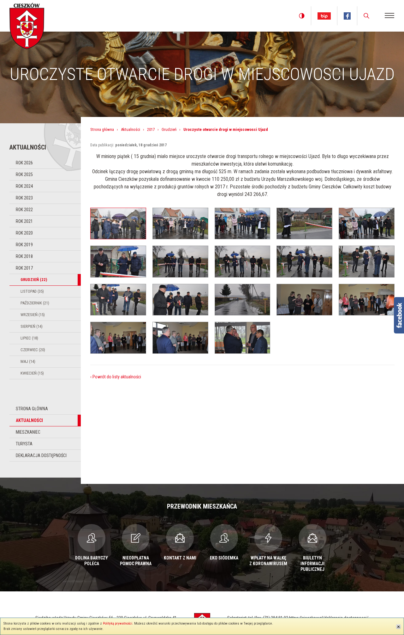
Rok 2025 (24, 174)
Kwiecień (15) (32, 373)
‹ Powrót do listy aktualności (115, 376)
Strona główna (32, 408)
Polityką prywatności (117, 623)
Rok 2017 (24, 268)
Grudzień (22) (34, 279)
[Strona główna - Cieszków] (26, 25)
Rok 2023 (24, 197)
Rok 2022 (24, 209)
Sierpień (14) (32, 326)
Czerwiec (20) (33, 349)
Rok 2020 (24, 232)
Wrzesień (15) (33, 314)
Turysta (24, 443)
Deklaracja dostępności (41, 455)
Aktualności (29, 420)
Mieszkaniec (28, 432)
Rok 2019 (24, 244)
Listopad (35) (32, 291)
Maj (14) (28, 361)
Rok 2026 (24, 162)
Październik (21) (35, 303)
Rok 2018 (24, 256)
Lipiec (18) (29, 338)
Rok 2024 (24, 186)
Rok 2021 (24, 221)
